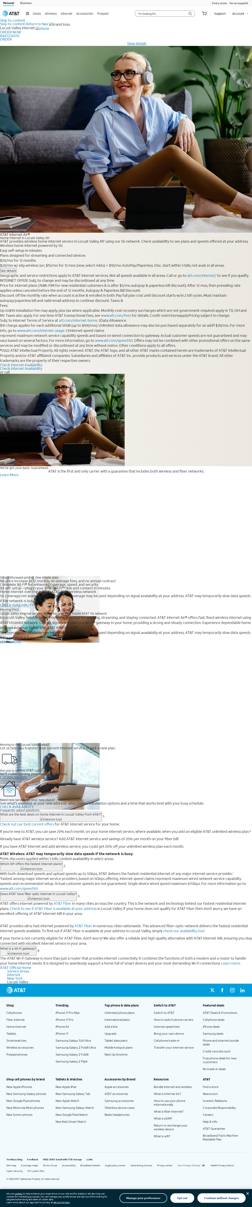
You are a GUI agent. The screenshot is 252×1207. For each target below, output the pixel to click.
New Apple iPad (66, 1087)
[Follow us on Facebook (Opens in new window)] (222, 990)
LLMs (90, 1159)
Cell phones (14, 1013)
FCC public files (35, 1170)
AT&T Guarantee (214, 1128)
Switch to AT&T (164, 1013)
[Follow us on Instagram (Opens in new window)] (232, 990)
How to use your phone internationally (169, 1102)
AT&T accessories (116, 1094)
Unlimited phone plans (120, 1013)
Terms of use (50, 1165)
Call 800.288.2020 (13, 777)
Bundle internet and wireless (173, 1087)
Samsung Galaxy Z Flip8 (71, 1061)
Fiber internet (15, 1020)
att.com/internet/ (201, 275)
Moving (5, 609)
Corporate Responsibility (219, 1108)
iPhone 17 (62, 1034)
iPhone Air (62, 1027)
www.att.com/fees (116, 315)
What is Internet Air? (167, 1094)
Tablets (11, 1034)
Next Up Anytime (116, 1054)
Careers (208, 1115)
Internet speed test (167, 1027)
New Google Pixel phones (23, 1101)
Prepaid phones (16, 1054)
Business (26, 3)
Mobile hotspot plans (119, 1047)
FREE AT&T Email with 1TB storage (62, 1159)
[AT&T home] (11, 13)
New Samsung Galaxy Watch (75, 1108)
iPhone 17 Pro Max (68, 1013)
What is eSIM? (163, 1118)
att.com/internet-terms (78, 320)
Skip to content (12, 20)
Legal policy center (115, 1165)
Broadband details (90, 1165)
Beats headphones (117, 1115)
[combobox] (162, 13)
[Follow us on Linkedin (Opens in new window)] (242, 990)
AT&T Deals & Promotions (220, 1013)
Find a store (219, 3)
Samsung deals (213, 1034)
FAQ (15, 609)
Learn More (9, 474)
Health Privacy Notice (222, 1165)
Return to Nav (37, 23)
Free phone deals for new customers (220, 1060)
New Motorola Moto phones (25, 1108)
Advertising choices (141, 1165)
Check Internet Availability (21, 364)
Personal (8, 3)
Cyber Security (14, 1170)
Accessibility (69, 1165)
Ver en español (238, 3)
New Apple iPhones (19, 1087)
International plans (117, 1020)
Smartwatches (16, 1040)
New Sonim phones (19, 1115)
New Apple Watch (67, 1101)
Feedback (32, 1159)
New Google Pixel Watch (72, 1115)
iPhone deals (211, 1027)
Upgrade (110, 1034)
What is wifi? (162, 1136)
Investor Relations (215, 1101)
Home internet (16, 1027)
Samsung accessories (119, 1101)
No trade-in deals (214, 1069)
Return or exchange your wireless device (171, 1127)
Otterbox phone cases (120, 1108)
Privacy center (165, 1165)
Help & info (210, 1122)
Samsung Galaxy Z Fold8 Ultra (76, 1047)
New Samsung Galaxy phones (26, 1094)
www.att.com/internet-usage (41, 330)
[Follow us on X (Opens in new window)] (212, 990)
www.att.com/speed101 (114, 340)
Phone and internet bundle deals (221, 1042)
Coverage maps (29, 1165)
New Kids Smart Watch (71, 1122)
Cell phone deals (214, 1020)
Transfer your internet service (174, 1047)
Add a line (111, 1027)
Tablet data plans (116, 1040)
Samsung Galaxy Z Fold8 (72, 1054)
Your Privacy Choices (188, 1165)
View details (136, 43)
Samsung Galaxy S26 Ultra (73, 1040)
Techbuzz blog (14, 1159)
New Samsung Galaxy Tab (73, 1094)
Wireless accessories (20, 1047)
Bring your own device (169, 1034)
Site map (11, 1165)
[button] (27, 13)
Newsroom (210, 1094)
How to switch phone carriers (173, 1020)
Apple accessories (117, 1087)
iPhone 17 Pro (65, 1020)
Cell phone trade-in (166, 1040)
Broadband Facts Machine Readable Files (220, 1137)
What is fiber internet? (168, 1111)
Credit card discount (216, 1051)
